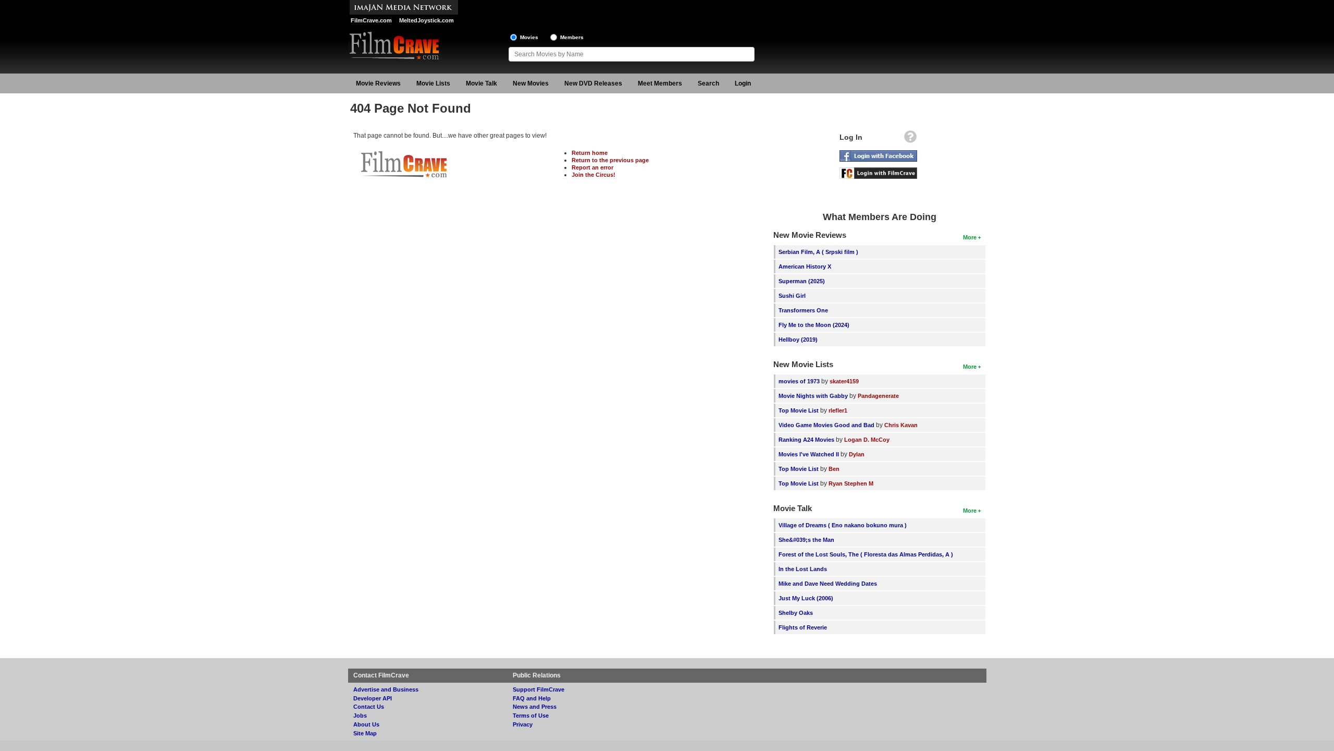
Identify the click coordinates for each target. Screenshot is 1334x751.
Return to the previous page (610, 160)
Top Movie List (799, 410)
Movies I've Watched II (809, 454)
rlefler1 (838, 410)
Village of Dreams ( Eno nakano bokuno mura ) (843, 525)
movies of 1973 (799, 381)
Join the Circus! (593, 175)
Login (743, 83)
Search (708, 83)
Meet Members (660, 83)
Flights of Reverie (803, 627)
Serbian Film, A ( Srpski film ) (818, 252)
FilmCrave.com (371, 20)
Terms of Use (531, 715)
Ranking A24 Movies (806, 440)
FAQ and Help (532, 698)
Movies (529, 37)
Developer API (372, 698)
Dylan (856, 454)
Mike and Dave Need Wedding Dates (828, 583)
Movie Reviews (378, 83)
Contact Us (368, 707)
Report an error (592, 167)
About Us (366, 724)
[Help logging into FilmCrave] (910, 139)
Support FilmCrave (538, 689)
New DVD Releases (593, 83)
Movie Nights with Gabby (813, 396)
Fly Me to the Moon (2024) (814, 325)
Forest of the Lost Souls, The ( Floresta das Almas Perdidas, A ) (866, 554)
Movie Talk (481, 83)
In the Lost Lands (803, 569)
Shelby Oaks (796, 613)
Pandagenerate (878, 396)
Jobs (360, 715)
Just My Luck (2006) (806, 598)
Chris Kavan (901, 425)
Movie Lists (433, 83)
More (970, 237)
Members (572, 37)
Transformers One (803, 310)
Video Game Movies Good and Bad (826, 425)
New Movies (531, 83)
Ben (834, 469)
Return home (590, 153)
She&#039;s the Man (806, 540)
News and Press (535, 707)
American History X (805, 266)
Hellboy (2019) (798, 339)
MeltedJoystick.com (426, 20)
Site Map (365, 733)
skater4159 (844, 381)
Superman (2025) (802, 281)
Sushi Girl (792, 296)
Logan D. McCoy (867, 440)
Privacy (523, 724)
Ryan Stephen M (851, 483)
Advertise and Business (385, 689)
